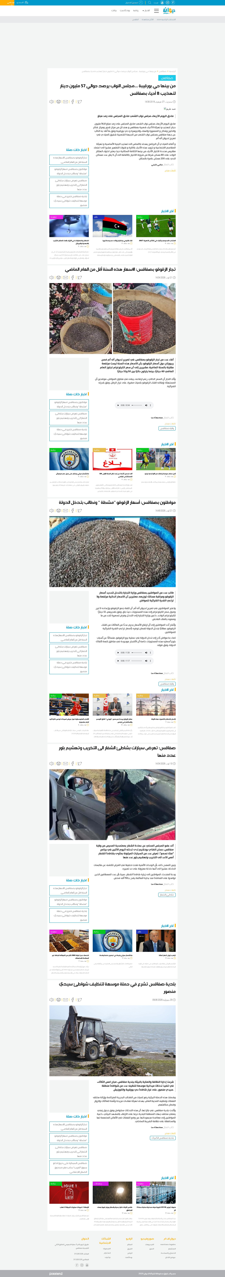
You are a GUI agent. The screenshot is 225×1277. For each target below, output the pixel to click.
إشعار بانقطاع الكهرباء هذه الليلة (163, 719)
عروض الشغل (170, 1257)
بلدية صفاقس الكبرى (163, 1138)
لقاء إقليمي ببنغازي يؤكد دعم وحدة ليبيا (117, 240)
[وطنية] (112, 459)
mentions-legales (168, 1244)
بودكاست (125, 10)
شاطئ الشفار (167, 895)
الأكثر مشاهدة (148, 19)
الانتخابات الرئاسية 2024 (166, 19)
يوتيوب (108, 1257)
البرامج (129, 1253)
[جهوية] (69, 226)
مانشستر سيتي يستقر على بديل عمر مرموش (72, 473)
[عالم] (112, 226)
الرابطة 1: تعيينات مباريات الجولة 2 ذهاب (74, 1207)
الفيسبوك (107, 1248)
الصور (151, 1248)
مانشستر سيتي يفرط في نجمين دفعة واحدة (115, 955)
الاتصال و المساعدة (168, 1253)
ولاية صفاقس (167, 428)
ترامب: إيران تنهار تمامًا (167, 955)
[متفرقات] (112, 1192)
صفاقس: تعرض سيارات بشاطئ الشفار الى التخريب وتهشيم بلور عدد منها (71, 185)
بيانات (114, 10)
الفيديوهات (149, 1244)
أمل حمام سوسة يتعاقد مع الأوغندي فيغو (160, 473)
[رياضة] (156, 226)
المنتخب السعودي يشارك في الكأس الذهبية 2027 (157, 240)
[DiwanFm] (169, 10)
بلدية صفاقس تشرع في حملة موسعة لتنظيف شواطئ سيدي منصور (70, 201)
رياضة (135, 10)
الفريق (129, 1248)
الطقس (135, 19)
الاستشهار (172, 1248)
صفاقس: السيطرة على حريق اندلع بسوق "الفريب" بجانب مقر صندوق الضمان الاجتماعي (70, 1167)
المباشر (129, 1244)
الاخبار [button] (147, 10)
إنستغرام (107, 1252)
